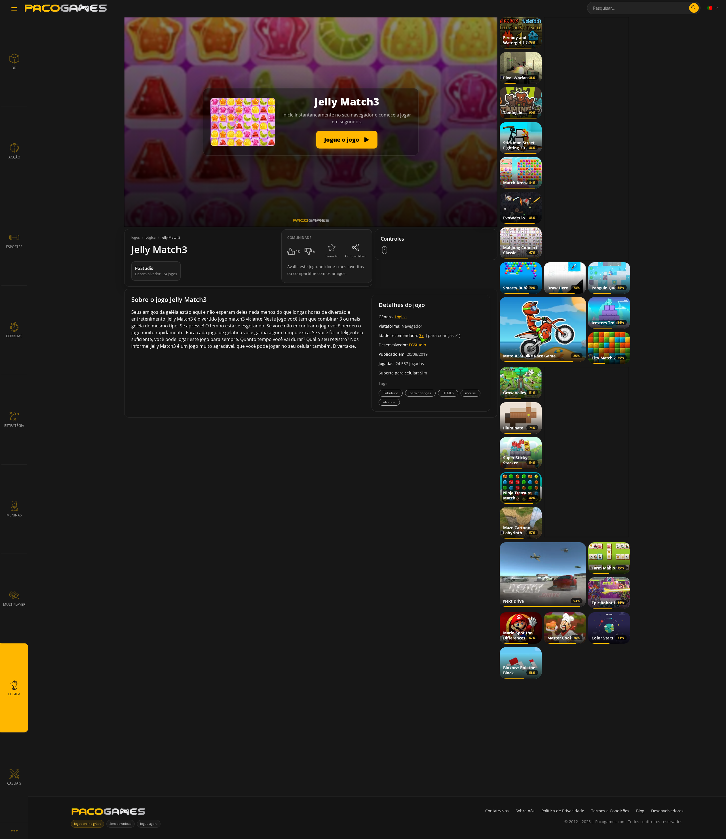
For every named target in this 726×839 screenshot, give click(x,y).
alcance (389, 402)
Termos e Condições (610, 810)
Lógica (401, 316)
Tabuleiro (390, 393)
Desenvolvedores (667, 810)
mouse (470, 393)
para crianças (420, 393)
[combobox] (643, 8)
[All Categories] (14, 830)
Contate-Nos (497, 810)
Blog (640, 810)
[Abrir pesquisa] (694, 8)
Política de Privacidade (562, 810)
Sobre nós (525, 810)
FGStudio (417, 345)
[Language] (713, 8)
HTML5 (448, 393)
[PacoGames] (108, 813)
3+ (421, 335)
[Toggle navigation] (14, 9)
